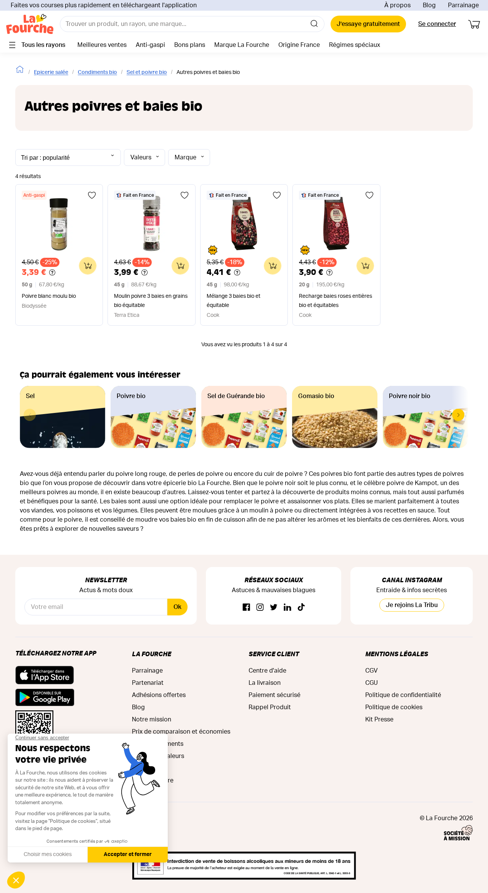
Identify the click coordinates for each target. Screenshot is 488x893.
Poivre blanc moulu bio (49, 296)
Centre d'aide (267, 671)
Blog (429, 5)
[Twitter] (274, 607)
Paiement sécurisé (274, 695)
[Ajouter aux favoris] (91, 195)
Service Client (274, 653)
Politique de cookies (393, 707)
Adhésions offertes (159, 695)
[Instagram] (260, 607)
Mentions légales (396, 653)
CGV (371, 671)
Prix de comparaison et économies (181, 732)
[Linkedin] (287, 607)
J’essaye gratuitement (368, 24)
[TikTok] (301, 607)
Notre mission (151, 719)
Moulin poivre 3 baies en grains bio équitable (151, 301)
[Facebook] (246, 607)
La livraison (265, 683)
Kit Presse (379, 719)
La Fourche (151, 653)
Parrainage (463, 5)
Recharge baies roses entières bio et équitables (335, 301)
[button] (458, 415)
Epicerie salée (51, 72)
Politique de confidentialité (403, 695)
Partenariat (148, 683)
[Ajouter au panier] (87, 265)
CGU (371, 683)
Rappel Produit (270, 707)
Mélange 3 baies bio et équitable (233, 301)
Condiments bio (97, 72)
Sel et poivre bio (147, 72)
